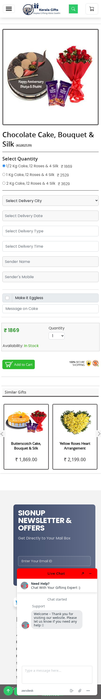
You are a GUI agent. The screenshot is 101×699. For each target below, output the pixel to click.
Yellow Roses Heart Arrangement (75, 445)
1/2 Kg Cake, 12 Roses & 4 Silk (31, 166)
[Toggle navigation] (9, 9)
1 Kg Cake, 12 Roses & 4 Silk (29, 174)
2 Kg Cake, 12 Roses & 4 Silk (30, 183)
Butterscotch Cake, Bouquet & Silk (26, 445)
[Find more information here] (57, 632)
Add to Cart (23, 364)
